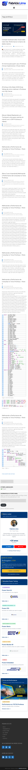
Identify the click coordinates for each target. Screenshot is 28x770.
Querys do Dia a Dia (8, 184)
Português (4, 489)
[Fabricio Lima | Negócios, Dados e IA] (14, 3)
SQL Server (5, 732)
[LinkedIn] (9, 747)
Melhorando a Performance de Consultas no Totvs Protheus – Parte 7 (13, 255)
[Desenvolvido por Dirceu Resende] (23, 768)
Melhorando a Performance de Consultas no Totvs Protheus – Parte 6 (13, 282)
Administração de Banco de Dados (11, 95)
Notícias (14, 182)
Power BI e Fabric (7, 69)
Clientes (5, 734)
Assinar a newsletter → (14, 570)
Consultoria (6, 730)
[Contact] (3, 757)
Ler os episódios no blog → (14, 574)
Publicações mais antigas (8, 474)
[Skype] (6, 757)
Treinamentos (6, 728)
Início (4, 727)
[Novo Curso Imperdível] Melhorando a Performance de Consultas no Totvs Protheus (14, 176)
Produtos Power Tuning (17, 69)
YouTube (21, 546)
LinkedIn (9, 546)
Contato (5, 738)
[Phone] (9, 757)
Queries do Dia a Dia (16, 126)
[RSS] (12, 757)
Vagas (3, 185)
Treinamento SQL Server (18, 184)
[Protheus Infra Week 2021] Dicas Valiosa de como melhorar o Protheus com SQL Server (14, 89)
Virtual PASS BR (9, 96)
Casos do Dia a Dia (19, 46)
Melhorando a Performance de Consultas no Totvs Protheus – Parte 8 (13, 208)
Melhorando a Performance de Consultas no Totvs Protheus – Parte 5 (13, 417)
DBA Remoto (9, 126)
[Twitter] (6, 747)
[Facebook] (3, 747)
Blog (4, 736)
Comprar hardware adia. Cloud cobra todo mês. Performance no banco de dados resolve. (13, 42)
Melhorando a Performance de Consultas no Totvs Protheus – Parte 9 (13, 149)
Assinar (3, 505)
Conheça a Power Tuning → (14, 550)
